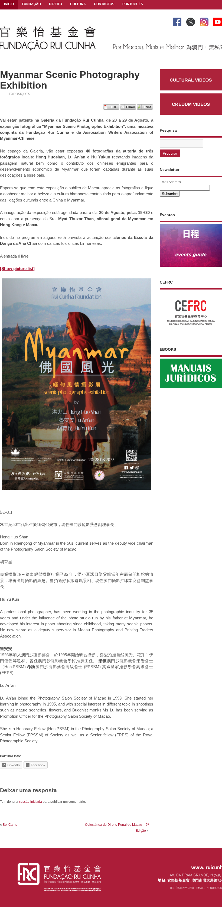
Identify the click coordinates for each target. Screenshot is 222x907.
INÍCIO (9, 4)
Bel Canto (10, 825)
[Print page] (144, 108)
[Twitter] (190, 21)
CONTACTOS (104, 4)
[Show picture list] (17, 268)
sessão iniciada (30, 802)
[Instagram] (204, 21)
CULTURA (78, 4)
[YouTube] (217, 21)
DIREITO (55, 4)
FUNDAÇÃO (31, 4)
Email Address (170, 182)
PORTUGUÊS (132, 4)
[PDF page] (111, 108)
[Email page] (128, 108)
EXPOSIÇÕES (19, 94)
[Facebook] (177, 21)
